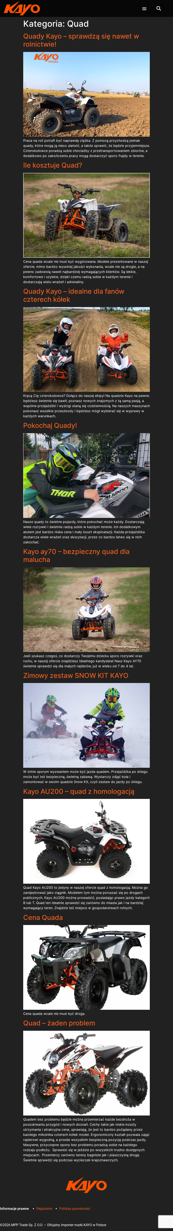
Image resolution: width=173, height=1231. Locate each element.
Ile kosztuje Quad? (52, 165)
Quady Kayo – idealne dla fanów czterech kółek (73, 295)
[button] (144, 8)
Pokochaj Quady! (50, 425)
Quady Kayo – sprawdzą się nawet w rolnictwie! (81, 40)
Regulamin (44, 1209)
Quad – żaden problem (59, 1023)
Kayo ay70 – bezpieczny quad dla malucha (76, 555)
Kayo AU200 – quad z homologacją (78, 791)
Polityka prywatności (74, 1209)
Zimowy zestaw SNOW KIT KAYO (75, 675)
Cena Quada (43, 917)
